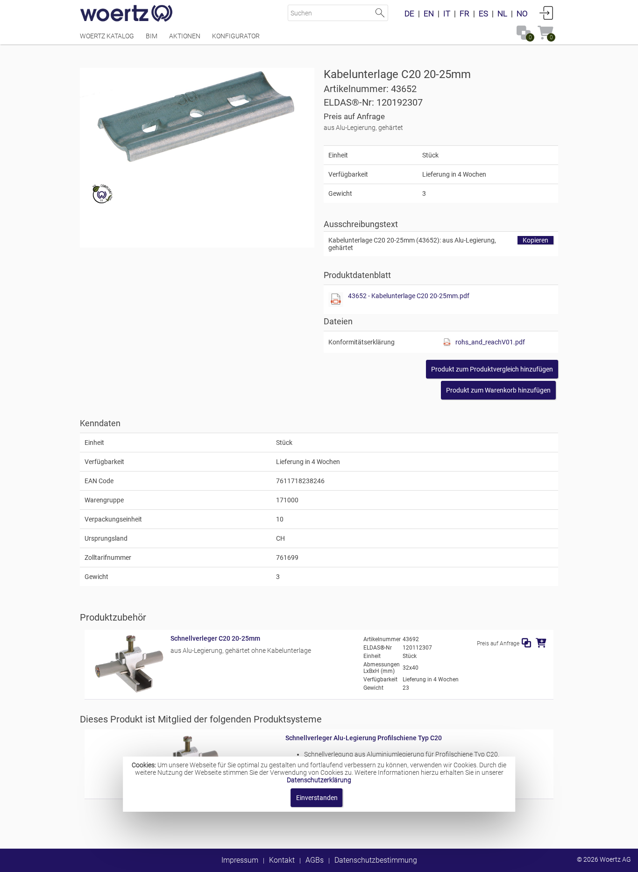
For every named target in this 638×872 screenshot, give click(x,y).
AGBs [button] (314, 860)
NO (522, 13)
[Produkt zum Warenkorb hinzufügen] (541, 643)
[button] (492, 369)
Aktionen (184, 36)
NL (502, 13)
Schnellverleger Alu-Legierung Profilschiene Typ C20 (363, 738)
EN (429, 13)
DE (409, 13)
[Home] (126, 14)
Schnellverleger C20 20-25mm (215, 638)
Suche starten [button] (380, 13)
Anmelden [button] (546, 13)
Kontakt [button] (282, 860)
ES (483, 13)
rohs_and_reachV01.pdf (490, 342)
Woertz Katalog (107, 36)
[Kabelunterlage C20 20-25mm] (197, 118)
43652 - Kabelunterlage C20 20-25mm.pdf (408, 296)
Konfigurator (236, 36)
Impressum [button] (239, 860)
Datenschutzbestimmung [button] (375, 860)
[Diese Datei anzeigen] (335, 299)
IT (446, 13)
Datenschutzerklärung (319, 780)
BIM (151, 36)
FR (464, 13)
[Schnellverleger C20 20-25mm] (127, 690)
